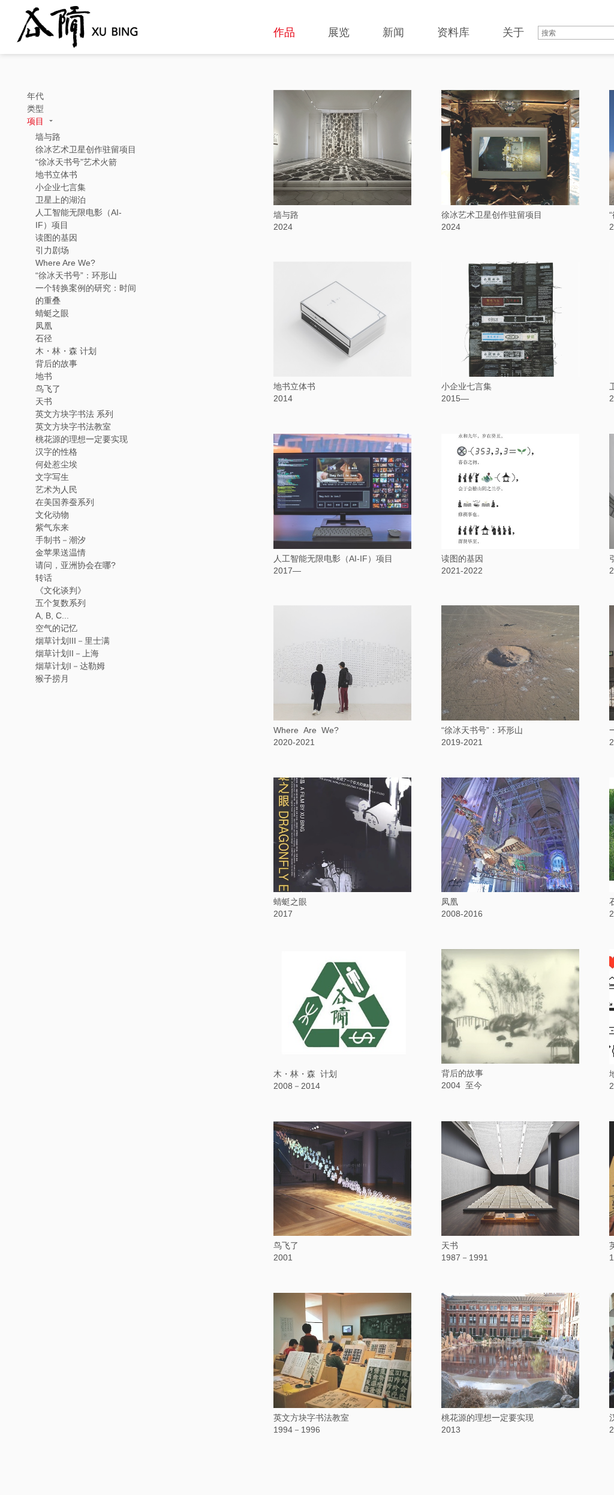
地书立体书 (294, 386)
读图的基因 (462, 558)
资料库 (453, 32)
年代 (35, 96)
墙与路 (286, 215)
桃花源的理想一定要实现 (487, 1417)
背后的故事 (462, 1073)
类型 (35, 108)
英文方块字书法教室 (311, 1417)
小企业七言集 (466, 386)
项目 (36, 121)
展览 (339, 32)
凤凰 (449, 901)
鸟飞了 (286, 1245)
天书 (449, 1245)
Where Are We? (306, 730)
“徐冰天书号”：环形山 (482, 730)
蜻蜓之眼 (290, 901)
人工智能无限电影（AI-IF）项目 (333, 558)
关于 (513, 32)
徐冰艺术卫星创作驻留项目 (491, 215)
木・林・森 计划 (305, 1074)
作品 (284, 32)
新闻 (393, 32)
